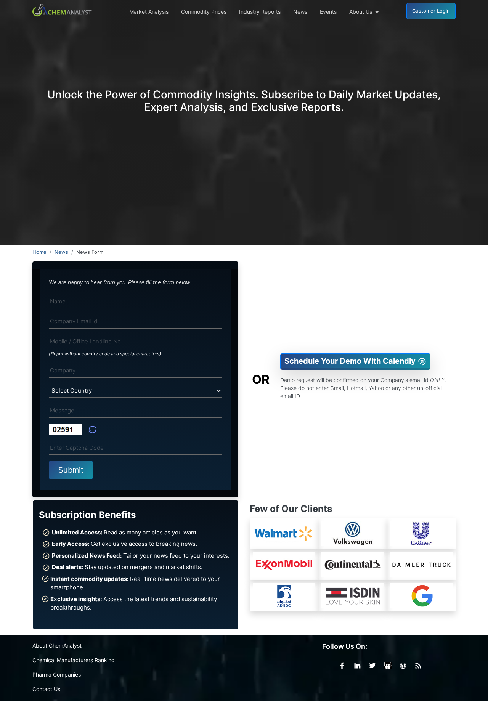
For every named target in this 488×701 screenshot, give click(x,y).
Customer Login (431, 11)
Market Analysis (149, 11)
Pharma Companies (56, 674)
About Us (360, 11)
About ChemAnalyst (57, 645)
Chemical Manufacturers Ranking (73, 660)
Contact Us (46, 689)
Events (328, 11)
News (300, 11)
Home (39, 252)
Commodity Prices (203, 11)
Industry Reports (260, 11)
